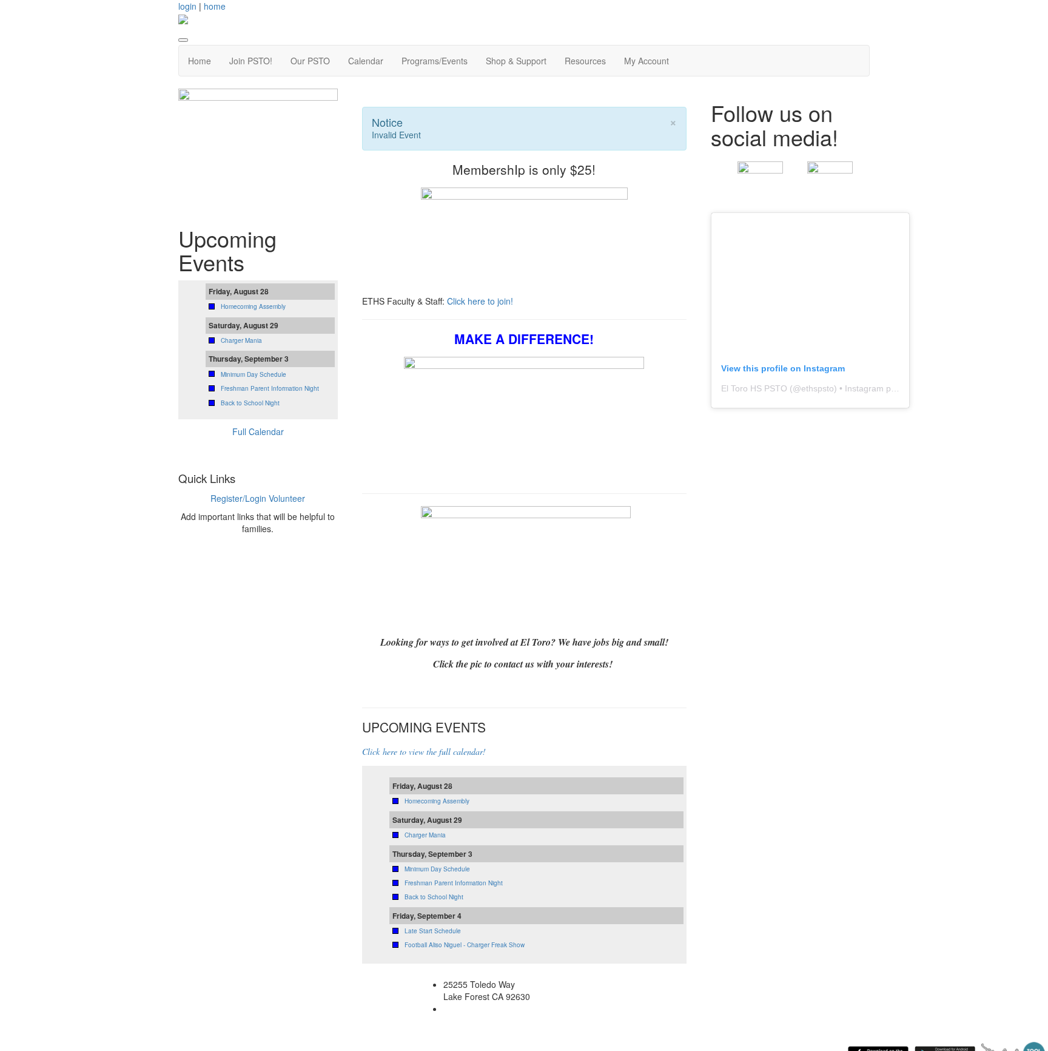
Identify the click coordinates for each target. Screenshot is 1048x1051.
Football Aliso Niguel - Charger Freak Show (465, 945)
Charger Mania (425, 835)
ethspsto (817, 388)
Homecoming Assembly (437, 801)
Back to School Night (434, 897)
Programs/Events (434, 61)
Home (199, 61)
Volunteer (287, 498)
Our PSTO (310, 61)
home (215, 6)
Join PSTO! (250, 61)
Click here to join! (481, 301)
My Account (646, 61)
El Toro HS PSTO (754, 388)
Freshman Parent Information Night (454, 883)
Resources (585, 61)
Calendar (365, 61)
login (187, 6)
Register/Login (238, 498)
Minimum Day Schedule (437, 869)
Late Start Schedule (433, 931)
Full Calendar (258, 431)
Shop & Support (516, 61)
